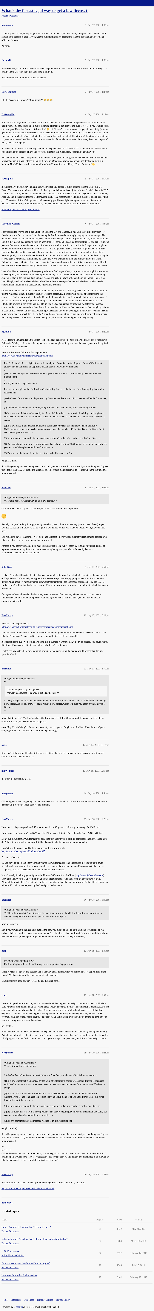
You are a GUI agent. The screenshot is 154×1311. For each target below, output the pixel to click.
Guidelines (29, 1300)
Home (5, 1300)
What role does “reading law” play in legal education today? (35, 1238)
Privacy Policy (63, 1300)
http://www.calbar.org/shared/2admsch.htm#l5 (23, 851)
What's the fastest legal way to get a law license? (45, 10)
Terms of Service (45, 1300)
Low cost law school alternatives (19, 1275)
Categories (16, 1300)
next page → (8, 1202)
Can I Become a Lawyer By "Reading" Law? (26, 1226)
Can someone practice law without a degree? (26, 1263)
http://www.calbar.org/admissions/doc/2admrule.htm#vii (28, 1188)
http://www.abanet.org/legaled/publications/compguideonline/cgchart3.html (37, 627)
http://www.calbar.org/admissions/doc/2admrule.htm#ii (27, 355)
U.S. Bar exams (10, 1251)
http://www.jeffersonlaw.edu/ (89, 875)
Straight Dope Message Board (16, 3)
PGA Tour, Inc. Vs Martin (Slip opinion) (21, 209)
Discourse (18, 1307)
